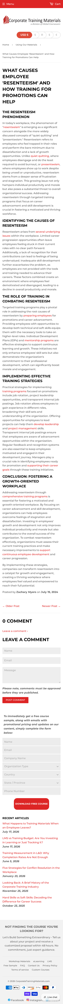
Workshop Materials (19, 961)
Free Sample (10, 965)
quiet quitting (40, 155)
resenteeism (11, 127)
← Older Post (11, 606)
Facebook (17, 1000)
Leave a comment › (15, 631)
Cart (57, 3)
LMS (49, 961)
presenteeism (50, 164)
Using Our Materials (26, 44)
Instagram (36, 1000)
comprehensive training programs (24, 496)
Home (5, 44)
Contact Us (34, 965)
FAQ (22, 965)
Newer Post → (51, 606)
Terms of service (20, 969)
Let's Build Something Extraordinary (26, 937)
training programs (14, 391)
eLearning (38, 961)
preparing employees (37, 315)
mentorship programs (39, 340)
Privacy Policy (50, 965)
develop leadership (46, 424)
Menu (10, 3)
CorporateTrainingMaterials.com (33, 981)
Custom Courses (40, 969)
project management (22, 428)
